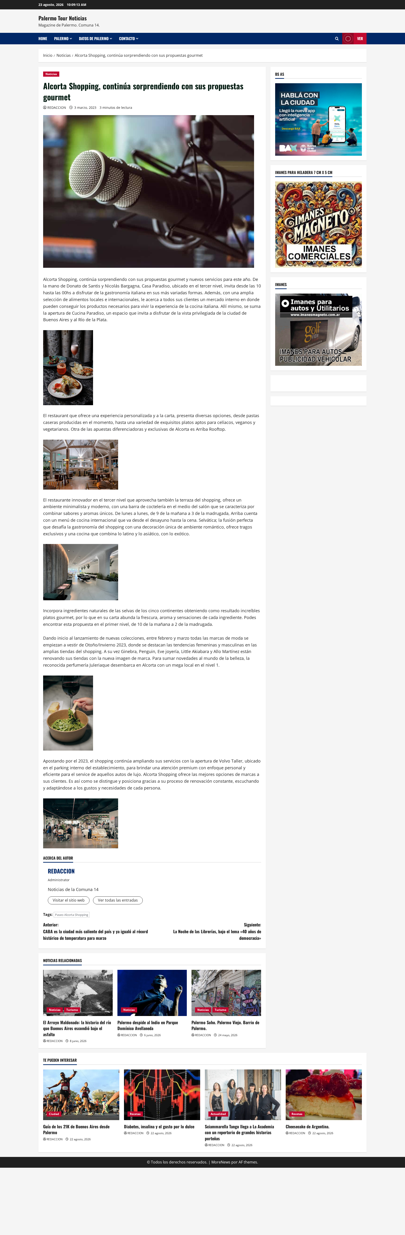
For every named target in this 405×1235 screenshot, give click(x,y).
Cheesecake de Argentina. (307, 1126)
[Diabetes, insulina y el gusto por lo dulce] (162, 1094)
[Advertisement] (202, 1200)
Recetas (135, 1114)
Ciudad (54, 1114)
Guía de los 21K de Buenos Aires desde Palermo (76, 1129)
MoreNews (220, 1162)
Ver (360, 38)
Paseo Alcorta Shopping (71, 915)
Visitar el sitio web (69, 900)
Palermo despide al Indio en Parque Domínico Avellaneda (147, 1025)
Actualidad (218, 1114)
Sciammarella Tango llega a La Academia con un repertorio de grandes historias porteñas (239, 1132)
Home (42, 38)
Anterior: (95, 931)
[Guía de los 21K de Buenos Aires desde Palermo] (81, 1094)
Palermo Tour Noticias (62, 18)
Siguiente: (217, 931)
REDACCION (56, 107)
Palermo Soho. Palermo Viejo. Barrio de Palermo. (225, 1025)
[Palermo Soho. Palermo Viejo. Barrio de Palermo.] (226, 993)
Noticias (51, 74)
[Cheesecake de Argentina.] (324, 1094)
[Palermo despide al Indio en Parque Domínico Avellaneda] (152, 993)
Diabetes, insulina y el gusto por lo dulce (159, 1126)
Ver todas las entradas (118, 900)
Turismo (72, 1010)
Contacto (127, 38)
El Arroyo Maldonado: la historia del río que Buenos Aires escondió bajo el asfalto (77, 1028)
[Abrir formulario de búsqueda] (337, 38)
